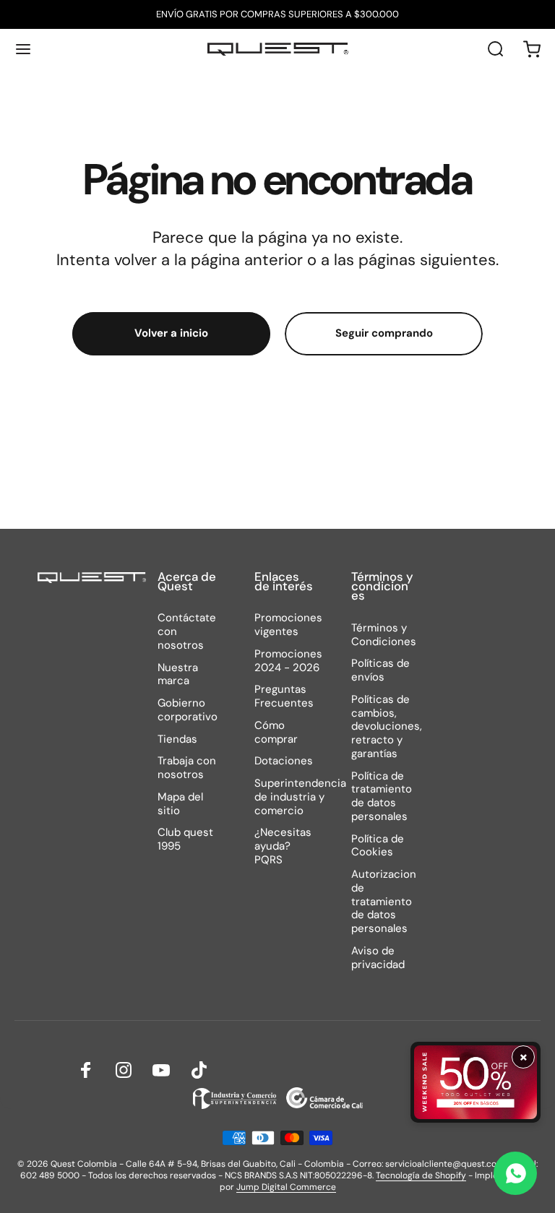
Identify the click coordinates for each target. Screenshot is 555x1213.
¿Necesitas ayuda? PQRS (282, 846)
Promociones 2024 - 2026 (288, 661)
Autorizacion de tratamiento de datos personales (383, 902)
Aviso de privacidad (378, 958)
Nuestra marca (178, 674)
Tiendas (177, 739)
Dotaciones (283, 761)
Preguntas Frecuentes (284, 696)
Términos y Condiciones (383, 635)
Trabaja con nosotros (187, 768)
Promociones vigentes (288, 625)
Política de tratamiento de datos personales (381, 796)
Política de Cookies (377, 846)
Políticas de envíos (380, 670)
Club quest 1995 (185, 839)
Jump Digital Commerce (286, 1187)
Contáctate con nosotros (187, 631)
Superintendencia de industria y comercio (300, 797)
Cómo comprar (276, 732)
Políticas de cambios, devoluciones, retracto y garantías (386, 727)
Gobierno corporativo (188, 710)
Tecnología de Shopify (421, 1175)
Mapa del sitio (180, 804)
